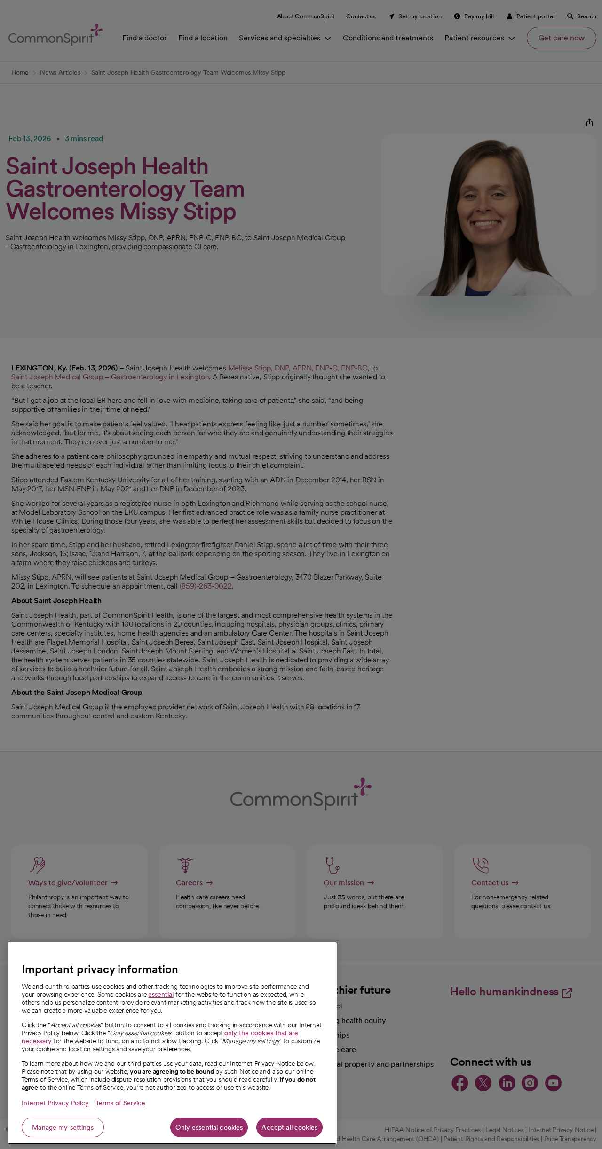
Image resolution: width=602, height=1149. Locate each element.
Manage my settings (63, 1127)
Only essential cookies (209, 1127)
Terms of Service (120, 1103)
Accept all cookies (289, 1127)
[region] (172, 1043)
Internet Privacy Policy (55, 1103)
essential (161, 994)
